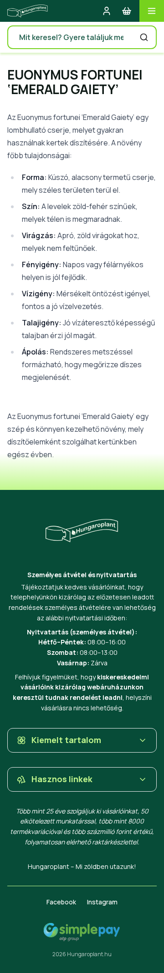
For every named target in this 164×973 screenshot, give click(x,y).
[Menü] (151, 11)
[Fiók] (106, 11)
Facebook (61, 902)
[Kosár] (127, 11)
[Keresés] (144, 37)
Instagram (102, 902)
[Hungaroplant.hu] (27, 11)
